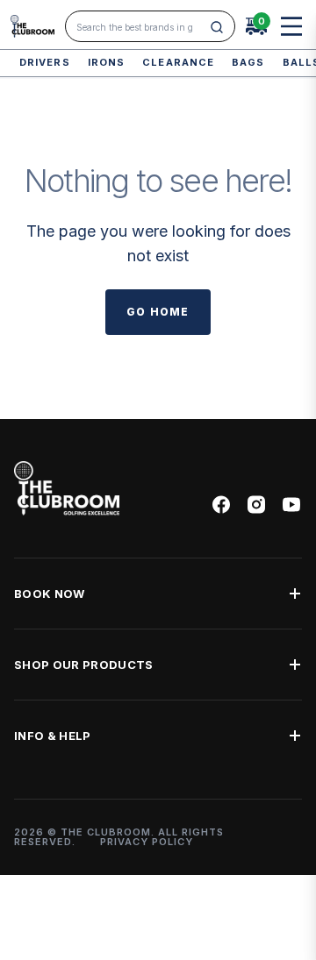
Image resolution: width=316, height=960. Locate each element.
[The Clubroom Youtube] (291, 505)
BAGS (248, 62)
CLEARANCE (178, 62)
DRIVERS (44, 62)
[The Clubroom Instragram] (256, 505)
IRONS (107, 62)
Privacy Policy (146, 842)
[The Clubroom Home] (32, 26)
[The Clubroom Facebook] (221, 505)
